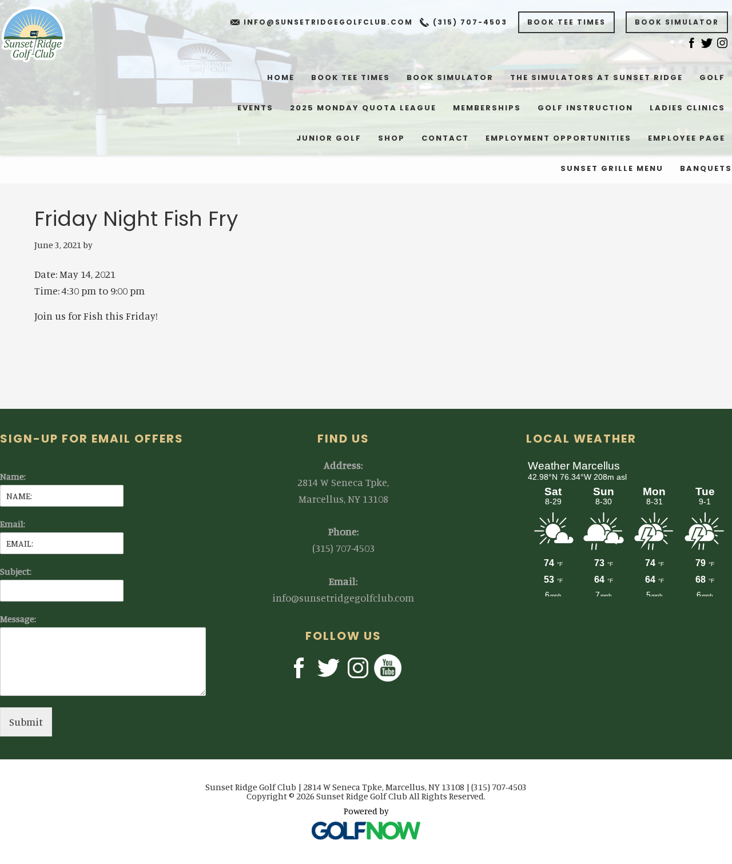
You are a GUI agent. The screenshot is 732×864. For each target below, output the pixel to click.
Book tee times (566, 22)
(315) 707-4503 (470, 22)
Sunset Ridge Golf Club (41, 34)
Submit (26, 721)
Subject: (15, 571)
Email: (12, 523)
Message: (18, 618)
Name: (13, 476)
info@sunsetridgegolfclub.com (328, 22)
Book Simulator (677, 22)
